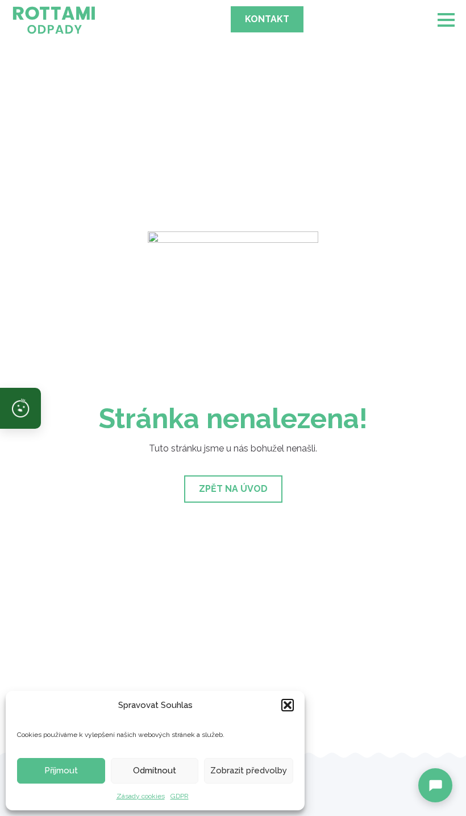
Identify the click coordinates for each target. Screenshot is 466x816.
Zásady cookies (140, 796)
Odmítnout (154, 770)
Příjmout (61, 770)
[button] (287, 705)
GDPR (179, 796)
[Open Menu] (446, 19)
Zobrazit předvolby (248, 770)
